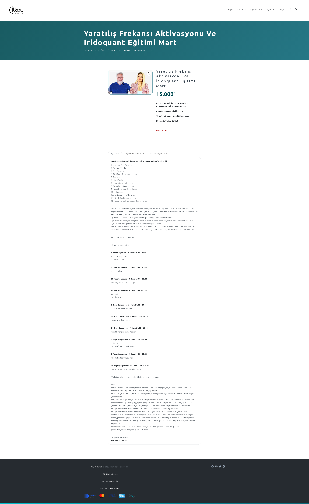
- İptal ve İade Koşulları (109, 489)
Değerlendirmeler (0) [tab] (134, 153)
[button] (149, 73)
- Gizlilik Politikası (110, 474)
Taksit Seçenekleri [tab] (159, 153)
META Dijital (96, 467)
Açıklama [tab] (115, 153)
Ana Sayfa (88, 50)
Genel (113, 50)
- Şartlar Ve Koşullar (110, 481)
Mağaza (101, 50)
